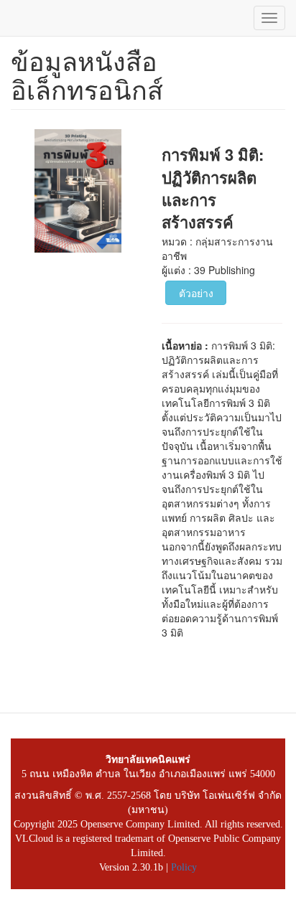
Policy (184, 867)
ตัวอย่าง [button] (196, 293)
